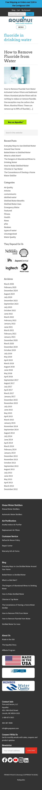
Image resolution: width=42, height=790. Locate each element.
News (6, 220)
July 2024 (8, 297)
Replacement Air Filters (11, 530)
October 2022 (10, 310)
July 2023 (8, 307)
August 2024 (9, 294)
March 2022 (9, 317)
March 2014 (9, 446)
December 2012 (11, 489)
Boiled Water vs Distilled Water (17, 152)
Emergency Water (11, 207)
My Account (26, 10)
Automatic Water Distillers (12, 514)
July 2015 (8, 406)
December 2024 (11, 290)
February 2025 (10, 287)
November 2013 (11, 459)
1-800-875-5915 (8, 717)
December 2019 (11, 347)
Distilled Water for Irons (11, 624)
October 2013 (10, 462)
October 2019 (10, 350)
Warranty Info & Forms (10, 551)
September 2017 (11, 380)
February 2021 (10, 333)
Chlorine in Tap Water (13, 169)
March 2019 (9, 363)
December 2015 (11, 400)
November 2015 (11, 403)
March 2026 (9, 284)
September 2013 (11, 466)
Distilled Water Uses (12, 204)
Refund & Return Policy (11, 540)
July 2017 (8, 386)
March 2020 (9, 343)
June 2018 (8, 370)
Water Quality (10, 237)
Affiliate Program (8, 650)
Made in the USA (8, 639)
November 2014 (11, 426)
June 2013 (8, 476)
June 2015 (8, 409)
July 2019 (8, 353)
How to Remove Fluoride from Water (18, 56)
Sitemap (19, 775)
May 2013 (8, 479)
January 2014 (9, 452)
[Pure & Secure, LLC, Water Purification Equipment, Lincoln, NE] (18, 672)
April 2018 (8, 376)
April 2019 (8, 360)
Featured (8, 210)
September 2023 (11, 303)
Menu (21, 27)
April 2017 (8, 390)
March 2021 (9, 330)
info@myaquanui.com (10, 728)
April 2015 (8, 416)
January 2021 (9, 337)
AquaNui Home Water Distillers (21, 20)
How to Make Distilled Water (16, 165)
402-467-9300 (7, 723)
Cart (18, 10)
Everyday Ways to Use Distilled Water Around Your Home (19, 567)
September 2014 (11, 429)
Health (7, 217)
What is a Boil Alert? (12, 155)
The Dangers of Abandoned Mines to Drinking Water (19, 587)
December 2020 (11, 340)
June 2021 (8, 327)
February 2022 (10, 320)
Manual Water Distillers (11, 509)
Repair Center (7, 545)
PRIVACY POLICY (9, 775)
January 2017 (9, 396)
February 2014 (10, 449)
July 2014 (8, 436)
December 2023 (11, 300)
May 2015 (8, 413)
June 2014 (8, 439)
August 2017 (9, 383)
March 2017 (9, 393)
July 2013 (8, 472)
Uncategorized (10, 233)
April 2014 (8, 443)
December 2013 (11, 456)
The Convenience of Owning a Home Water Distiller (18, 606)
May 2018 (8, 373)
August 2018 (9, 366)
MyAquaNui (21, 780)
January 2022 (9, 323)
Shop (13, 10)
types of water (10, 230)
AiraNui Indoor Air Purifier (12, 524)
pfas (6, 223)
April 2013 (8, 482)
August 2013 (9, 469)
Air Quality (8, 187)
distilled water (10, 197)
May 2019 (8, 356)
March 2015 (9, 419)
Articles (7, 190)
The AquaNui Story (9, 645)
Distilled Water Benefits (14, 200)
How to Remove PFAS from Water (15, 613)
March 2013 (9, 486)
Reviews (7, 227)
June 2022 (8, 313)
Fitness (7, 214)
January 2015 (9, 423)
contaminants (10, 194)
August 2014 (9, 433)
